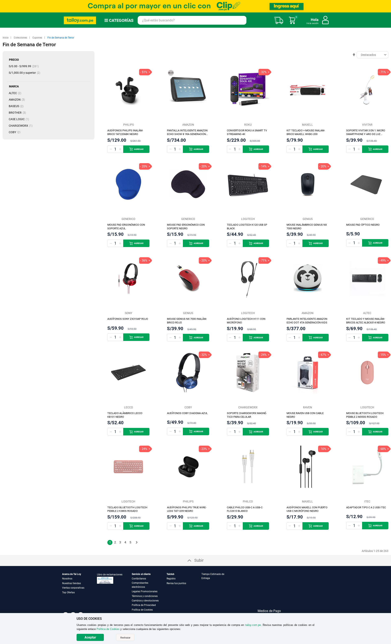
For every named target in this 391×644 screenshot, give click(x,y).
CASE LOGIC (20, 119)
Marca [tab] (14, 86)
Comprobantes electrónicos (140, 584)
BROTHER (19, 112)
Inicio (6, 37)
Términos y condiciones (145, 596)
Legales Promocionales (144, 591)
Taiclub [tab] (170, 574)
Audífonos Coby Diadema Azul (187, 413)
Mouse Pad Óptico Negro (363, 224)
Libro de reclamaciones (109, 574)
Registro (171, 578)
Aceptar (90, 637)
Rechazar (125, 637)
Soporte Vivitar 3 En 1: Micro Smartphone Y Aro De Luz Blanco (365, 134)
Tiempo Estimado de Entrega (212, 576)
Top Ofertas (68, 592)
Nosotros (67, 578)
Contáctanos (139, 578)
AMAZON (18, 99)
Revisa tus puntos (176, 583)
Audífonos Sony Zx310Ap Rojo (127, 318)
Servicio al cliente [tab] (141, 574)
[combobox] (192, 20)
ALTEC (16, 93)
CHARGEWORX (22, 125)
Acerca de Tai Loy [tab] (71, 574)
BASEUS (17, 106)
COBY (16, 132)
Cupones (37, 37)
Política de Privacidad (144, 605)
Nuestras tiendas (71, 583)
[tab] (218, 592)
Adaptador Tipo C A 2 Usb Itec (366, 507)
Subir (199, 560)
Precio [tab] (14, 59)
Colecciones (21, 37)
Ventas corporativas (73, 587)
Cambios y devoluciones (145, 600)
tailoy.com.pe (253, 624)
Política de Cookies (142, 609)
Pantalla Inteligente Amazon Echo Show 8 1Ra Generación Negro (187, 134)
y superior (26, 72)
